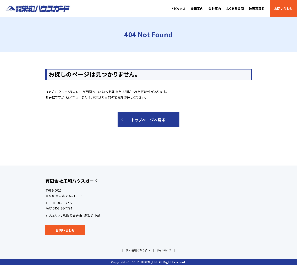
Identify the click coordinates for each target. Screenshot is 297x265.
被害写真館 (257, 8)
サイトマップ (164, 250)
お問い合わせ (283, 8)
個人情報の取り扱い (138, 250)
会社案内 (214, 8)
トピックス (178, 8)
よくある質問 (235, 8)
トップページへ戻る (148, 119)
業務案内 (197, 8)
